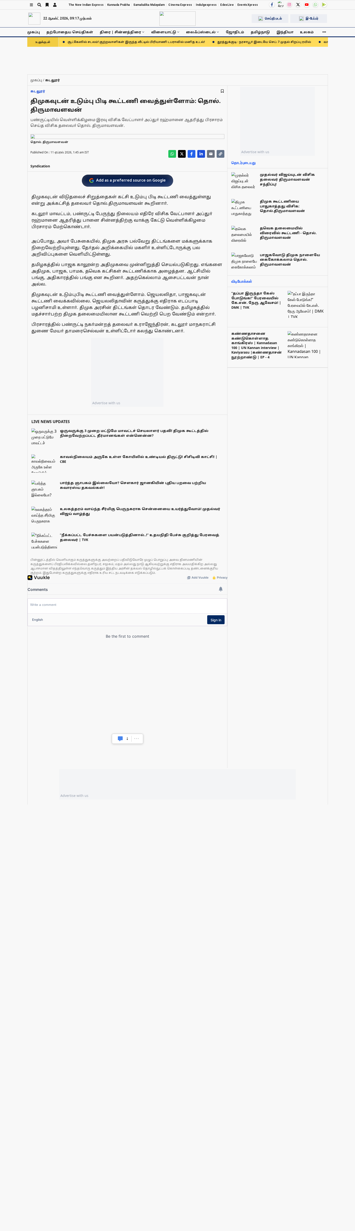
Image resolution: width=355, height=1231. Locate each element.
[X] (298, 4)
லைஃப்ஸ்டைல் (201, 32)
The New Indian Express (86, 5)
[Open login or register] (55, 5)
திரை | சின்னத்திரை (120, 32)
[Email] (211, 154)
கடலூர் (37, 91)
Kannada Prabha (118, 5)
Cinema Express (180, 5)
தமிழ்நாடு (260, 32)
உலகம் (307, 32)
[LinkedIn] (201, 154)
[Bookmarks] (47, 5)
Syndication (40, 166)
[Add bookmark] (222, 91)
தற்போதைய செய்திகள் (69, 32)
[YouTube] (307, 4)
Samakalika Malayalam (149, 5)
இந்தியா (285, 32)
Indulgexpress (206, 5)
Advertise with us (106, 403)
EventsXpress (247, 5)
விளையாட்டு (163, 32)
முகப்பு (33, 32)
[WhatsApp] (315, 4)
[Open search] (39, 5)
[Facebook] (272, 4)
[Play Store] (324, 4)
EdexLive (227, 5)
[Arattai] (281, 4)
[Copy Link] (220, 154)
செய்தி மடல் (273, 18)
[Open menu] (31, 5)
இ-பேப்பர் (312, 18)
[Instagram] (289, 4)
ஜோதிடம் (235, 32)
